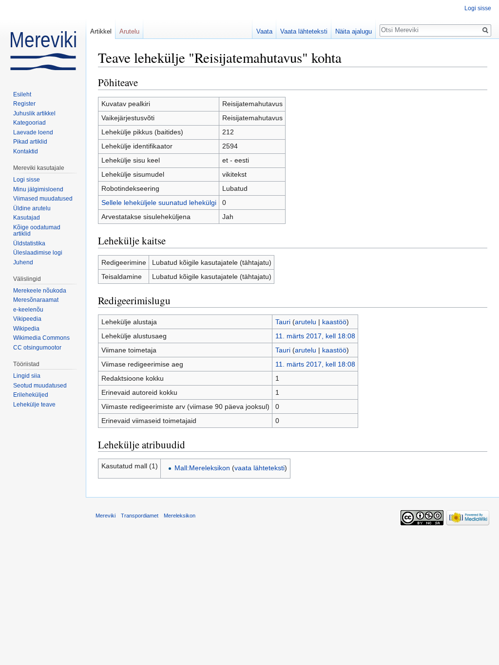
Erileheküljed (30, 394)
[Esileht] (43, 39)
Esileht (22, 94)
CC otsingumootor (37, 347)
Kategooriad (29, 122)
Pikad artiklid (30, 141)
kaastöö (334, 322)
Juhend (23, 262)
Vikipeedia (27, 318)
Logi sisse (477, 8)
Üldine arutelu (32, 208)
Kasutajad (26, 217)
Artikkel (101, 31)
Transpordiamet (139, 515)
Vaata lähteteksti (303, 31)
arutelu (305, 322)
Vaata (264, 31)
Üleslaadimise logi (37, 252)
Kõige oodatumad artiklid (36, 231)
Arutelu (129, 31)
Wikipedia (26, 328)
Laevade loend (33, 132)
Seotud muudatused (40, 385)
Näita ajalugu (353, 31)
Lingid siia (26, 375)
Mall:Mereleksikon (202, 468)
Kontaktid (25, 151)
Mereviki (105, 515)
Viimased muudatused (43, 198)
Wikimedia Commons (41, 337)
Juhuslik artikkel (34, 113)
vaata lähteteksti (259, 468)
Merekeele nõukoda (39, 290)
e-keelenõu (28, 309)
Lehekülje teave (34, 404)
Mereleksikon (179, 515)
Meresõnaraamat (35, 299)
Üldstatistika (29, 243)
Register (24, 103)
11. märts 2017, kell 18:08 (315, 336)
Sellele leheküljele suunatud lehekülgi (158, 202)
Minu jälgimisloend (38, 189)
